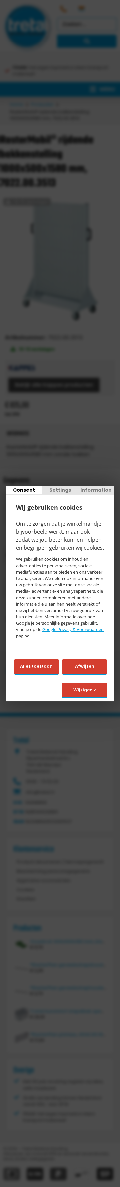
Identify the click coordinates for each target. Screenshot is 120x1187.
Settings (60, 490)
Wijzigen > (84, 690)
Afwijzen (84, 666)
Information (96, 490)
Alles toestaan (36, 666)
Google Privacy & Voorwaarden (73, 630)
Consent (24, 490)
